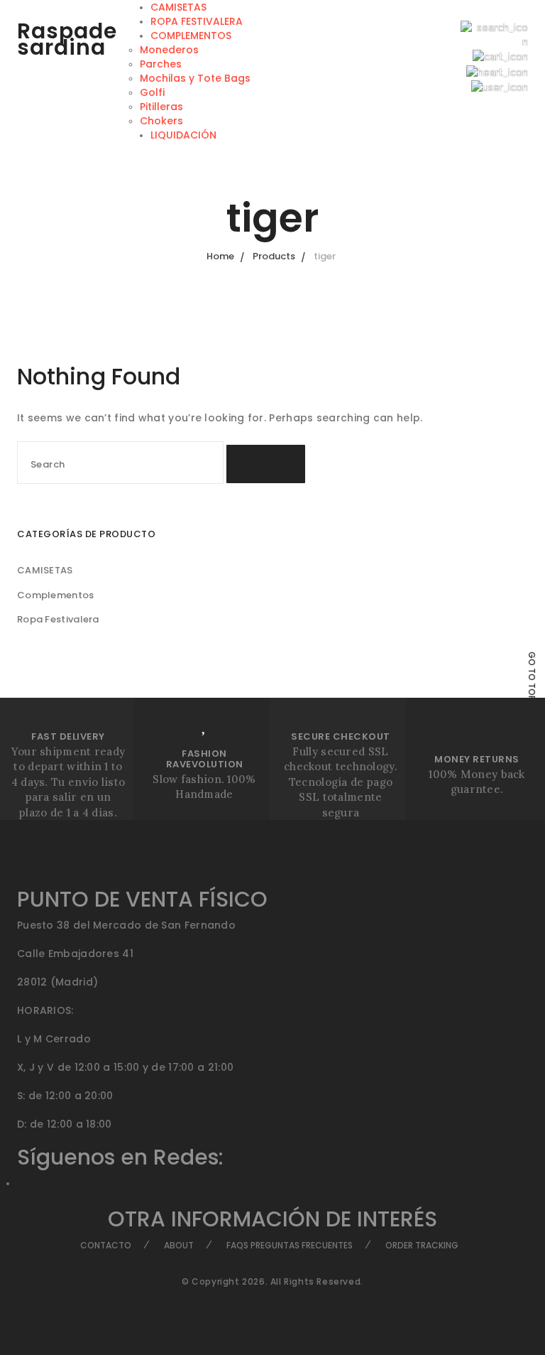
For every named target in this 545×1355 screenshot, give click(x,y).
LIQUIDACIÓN (183, 135)
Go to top (532, 676)
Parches (161, 64)
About (179, 1245)
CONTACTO (105, 1245)
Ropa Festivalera (58, 619)
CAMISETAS (178, 7)
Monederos (169, 50)
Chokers (161, 121)
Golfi (152, 92)
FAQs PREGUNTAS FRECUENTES (289, 1245)
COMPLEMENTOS (190, 35)
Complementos (55, 595)
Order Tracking (421, 1245)
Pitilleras (161, 106)
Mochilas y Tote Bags (195, 78)
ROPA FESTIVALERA (196, 21)
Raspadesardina (67, 39)
